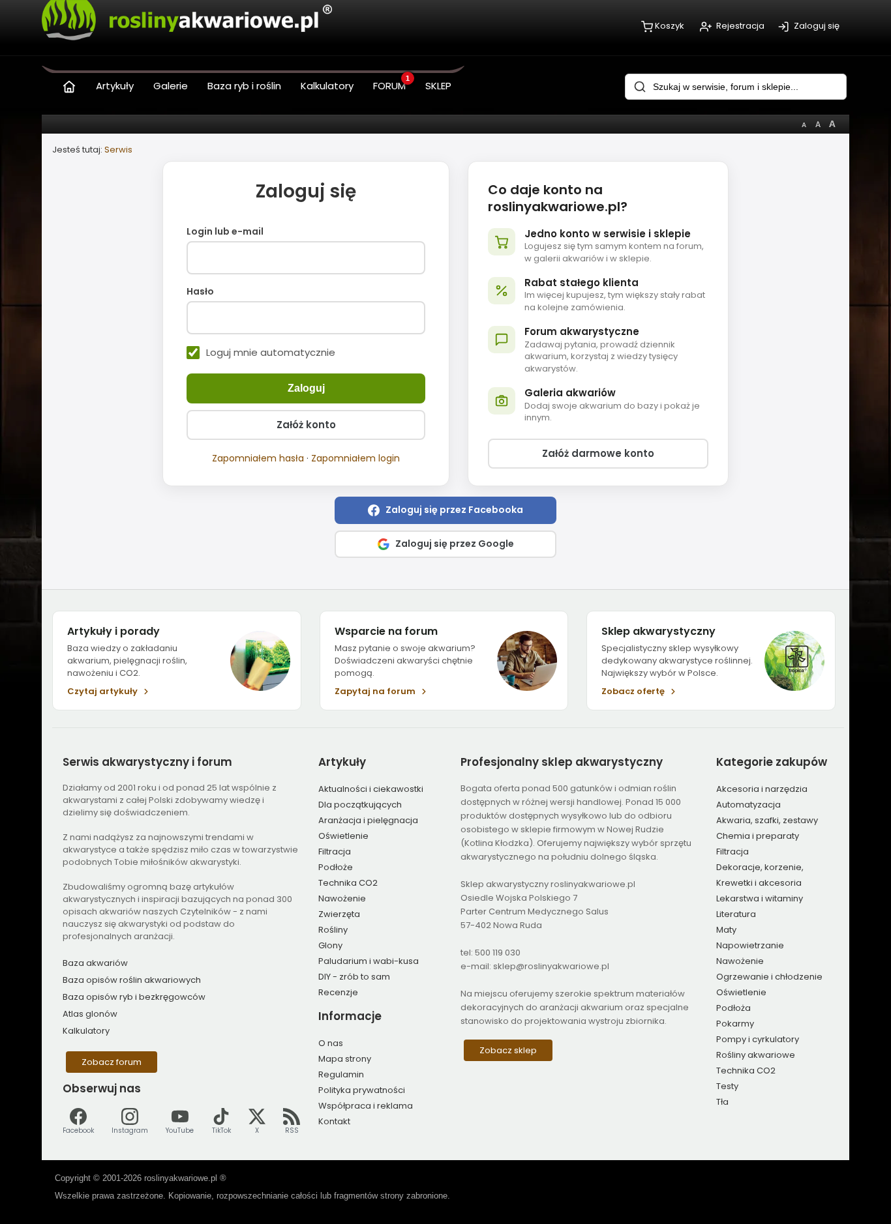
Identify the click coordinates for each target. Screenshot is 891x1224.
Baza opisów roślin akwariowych (132, 980)
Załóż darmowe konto (598, 453)
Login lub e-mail (225, 232)
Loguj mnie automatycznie (270, 352)
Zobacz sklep (508, 1050)
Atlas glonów (90, 1014)
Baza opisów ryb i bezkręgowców (134, 997)
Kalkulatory (86, 1031)
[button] (445, 510)
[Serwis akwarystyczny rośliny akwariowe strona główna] (69, 83)
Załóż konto (306, 424)
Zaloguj (306, 388)
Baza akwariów (95, 963)
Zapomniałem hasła (258, 458)
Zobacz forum (112, 1062)
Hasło (200, 292)
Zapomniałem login (355, 458)
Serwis (118, 149)
